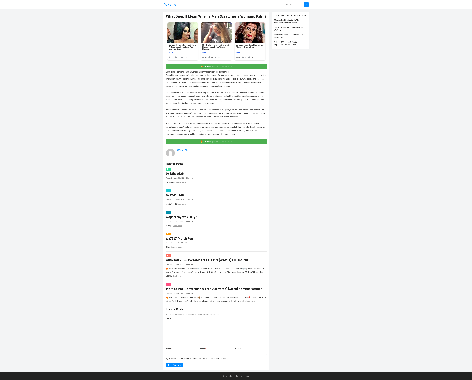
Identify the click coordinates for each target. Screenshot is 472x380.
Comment (170, 318)
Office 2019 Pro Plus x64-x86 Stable (290, 15)
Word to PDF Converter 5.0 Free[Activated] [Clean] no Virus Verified (214, 289)
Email (203, 349)
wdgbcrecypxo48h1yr (181, 217)
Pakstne (169, 5)
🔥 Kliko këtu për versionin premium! (216, 66)
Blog (168, 169)
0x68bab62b (175, 173)
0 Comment (190, 178)
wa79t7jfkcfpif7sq (179, 238)
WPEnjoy (246, 376)
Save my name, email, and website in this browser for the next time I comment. (199, 359)
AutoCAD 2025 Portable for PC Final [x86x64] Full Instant (207, 260)
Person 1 (169, 200)
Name (169, 349)
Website (238, 349)
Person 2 (169, 178)
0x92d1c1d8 (175, 195)
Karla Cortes (182, 150)
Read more (181, 182)
